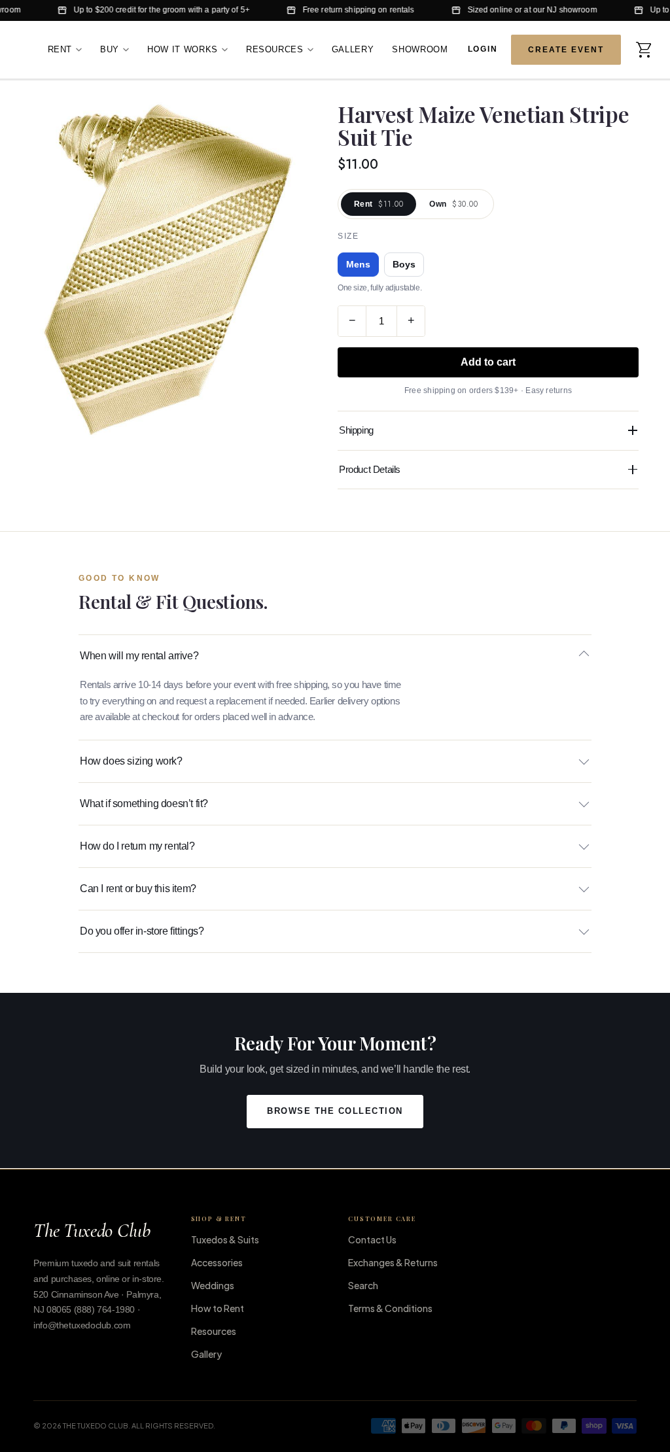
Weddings (212, 1285)
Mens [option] (358, 264)
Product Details (369, 469)
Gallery (353, 49)
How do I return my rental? (137, 846)
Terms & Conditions (390, 1308)
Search (363, 1285)
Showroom (420, 49)
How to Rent (217, 1308)
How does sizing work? (131, 761)
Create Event (565, 49)
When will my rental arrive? (139, 655)
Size (348, 236)
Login (483, 48)
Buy (109, 49)
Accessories (217, 1262)
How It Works (182, 49)
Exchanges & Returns (393, 1262)
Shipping (356, 430)
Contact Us (372, 1239)
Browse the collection (335, 1111)
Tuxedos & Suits (225, 1239)
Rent (60, 49)
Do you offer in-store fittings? (142, 931)
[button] (644, 49)
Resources (275, 49)
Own (453, 204)
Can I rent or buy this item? (138, 888)
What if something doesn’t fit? (144, 803)
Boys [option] (404, 264)
